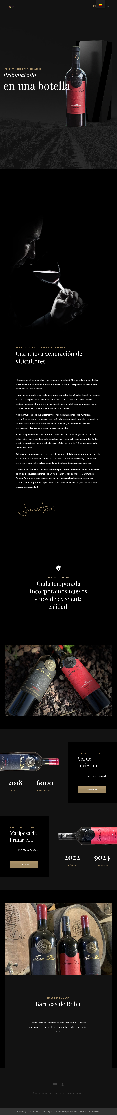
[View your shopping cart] (94, 6)
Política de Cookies (89, 1111)
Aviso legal (47, 1111)
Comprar (92, 790)
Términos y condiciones (26, 1111)
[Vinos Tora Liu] (10, 6)
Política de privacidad (66, 1111)
